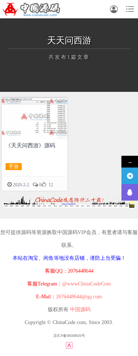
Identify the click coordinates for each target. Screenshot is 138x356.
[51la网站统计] (69, 345)
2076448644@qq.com (79, 296)
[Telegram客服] (129, 176)
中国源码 (80, 309)
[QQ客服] (129, 192)
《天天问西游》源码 (30, 145)
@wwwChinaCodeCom (86, 284)
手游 (13, 166)
